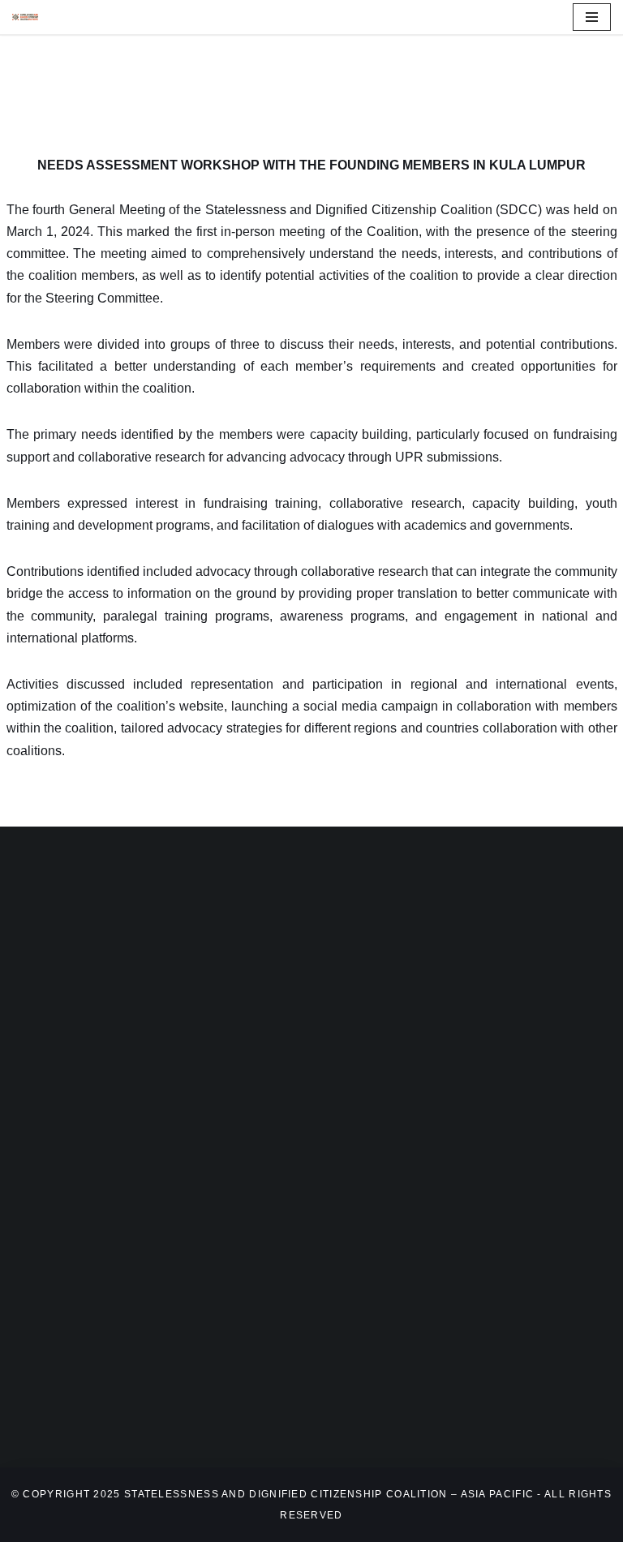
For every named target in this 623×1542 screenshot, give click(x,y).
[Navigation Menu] (592, 17)
